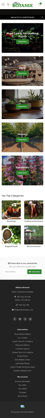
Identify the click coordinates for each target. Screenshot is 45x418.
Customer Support (22, 349)
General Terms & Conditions (22, 352)
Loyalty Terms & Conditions (22, 341)
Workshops (6, 201)
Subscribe (35, 272)
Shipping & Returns (22, 345)
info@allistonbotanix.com (23, 310)
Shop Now (22, 42)
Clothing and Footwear (32, 201)
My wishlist (22, 389)
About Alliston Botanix (22, 334)
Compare (22, 392)
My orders (22, 385)
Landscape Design (22, 363)
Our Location (22, 338)
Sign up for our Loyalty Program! (22, 17)
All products (22, 396)
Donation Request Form (22, 371)
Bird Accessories (30, 227)
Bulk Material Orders (22, 360)
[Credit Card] (22, 406)
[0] (39, 5)
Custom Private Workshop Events (22, 367)
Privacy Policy (22, 356)
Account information (22, 381)
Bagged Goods (7, 227)
